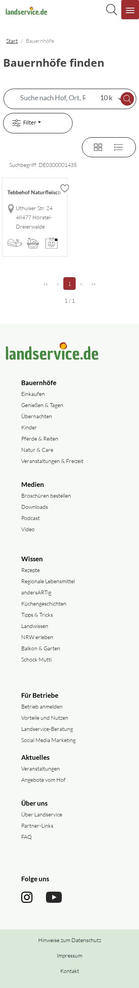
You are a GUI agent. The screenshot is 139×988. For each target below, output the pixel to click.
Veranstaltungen (40, 768)
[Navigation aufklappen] (130, 9)
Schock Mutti (36, 659)
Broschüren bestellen (46, 495)
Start (12, 40)
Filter (29, 122)
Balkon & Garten (40, 648)
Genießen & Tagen (42, 405)
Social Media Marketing (48, 740)
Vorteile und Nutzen (44, 717)
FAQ (26, 836)
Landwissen (34, 626)
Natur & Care (37, 449)
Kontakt (69, 971)
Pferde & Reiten (39, 438)
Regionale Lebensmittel (48, 581)
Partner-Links (37, 825)
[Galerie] (93, 146)
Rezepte (30, 570)
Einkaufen (33, 393)
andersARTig (36, 592)
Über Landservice (41, 814)
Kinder (29, 427)
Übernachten (36, 416)
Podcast (30, 518)
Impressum (69, 955)
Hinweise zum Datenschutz (69, 940)
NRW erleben (37, 637)
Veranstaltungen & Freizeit (52, 461)
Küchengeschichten (43, 603)
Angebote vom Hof (43, 779)
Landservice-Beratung (47, 728)
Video (28, 529)
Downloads (34, 506)
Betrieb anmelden (42, 706)
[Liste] (115, 146)
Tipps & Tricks (37, 614)
